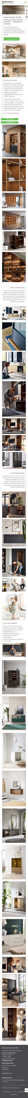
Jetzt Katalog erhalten (12, 39)
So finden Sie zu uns (7, 1073)
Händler (20, 1080)
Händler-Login (7, 1092)
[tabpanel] (14, 9)
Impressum (14, 1094)
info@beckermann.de (7, 1060)
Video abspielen (10, 119)
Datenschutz (21, 1092)
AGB (15, 1092)
